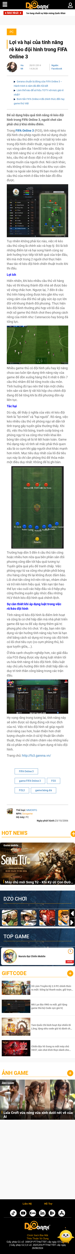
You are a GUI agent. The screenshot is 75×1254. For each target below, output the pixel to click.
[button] (72, 922)
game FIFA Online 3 (30, 780)
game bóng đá (43, 790)
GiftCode (14, 973)
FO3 (53, 780)
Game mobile (10, 845)
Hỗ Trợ (48, 1203)
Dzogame (27, 813)
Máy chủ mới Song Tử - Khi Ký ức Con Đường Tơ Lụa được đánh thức (39, 882)
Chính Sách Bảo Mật (37, 1235)
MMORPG (31, 810)
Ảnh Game (15, 1073)
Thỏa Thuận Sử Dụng (37, 1238)
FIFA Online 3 (25, 130)
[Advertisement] (37, 1160)
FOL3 (22, 790)
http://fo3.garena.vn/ (36, 755)
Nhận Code (52, 987)
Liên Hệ (27, 1203)
